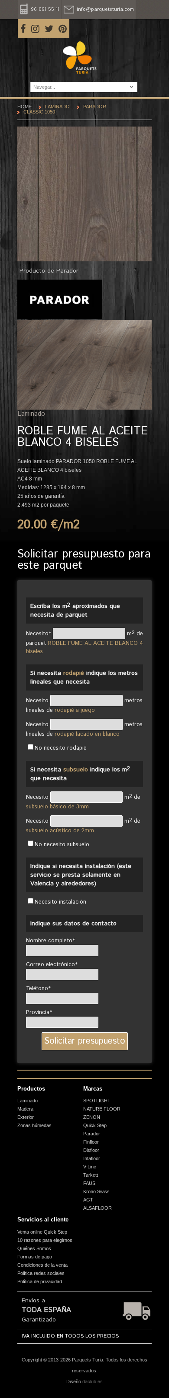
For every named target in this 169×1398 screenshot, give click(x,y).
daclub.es (92, 1381)
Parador (94, 106)
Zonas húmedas (34, 1125)
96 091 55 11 (45, 9)
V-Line (89, 1166)
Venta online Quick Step (42, 1232)
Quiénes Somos (34, 1248)
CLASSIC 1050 (39, 111)
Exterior (25, 1117)
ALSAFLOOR (97, 1208)
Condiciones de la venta (42, 1265)
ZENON (91, 1117)
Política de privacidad (39, 1281)
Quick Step (95, 1125)
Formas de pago (34, 1256)
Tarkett (90, 1175)
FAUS (89, 1183)
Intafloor (91, 1158)
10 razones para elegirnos (44, 1240)
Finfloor (91, 1141)
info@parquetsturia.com (105, 9)
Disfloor (91, 1150)
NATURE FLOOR (101, 1108)
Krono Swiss (96, 1191)
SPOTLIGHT (96, 1100)
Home (24, 106)
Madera (25, 1108)
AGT (88, 1199)
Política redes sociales (41, 1273)
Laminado (57, 106)
